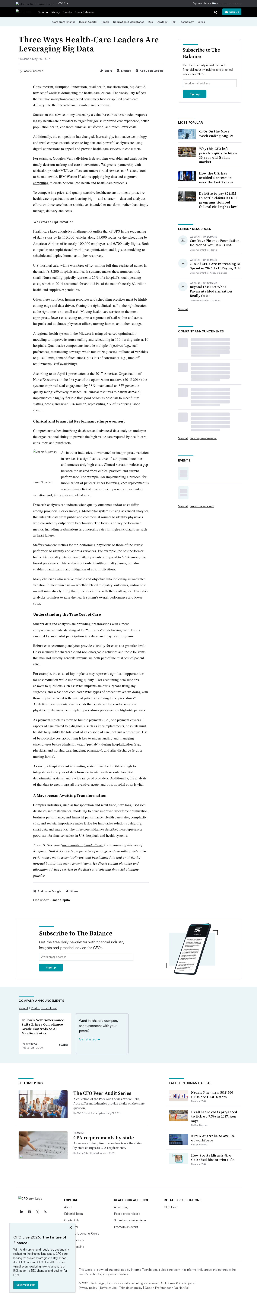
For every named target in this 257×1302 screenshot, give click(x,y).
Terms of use (108, 1288)
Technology (186, 21)
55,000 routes (106, 237)
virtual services (109, 170)
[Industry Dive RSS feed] (45, 1212)
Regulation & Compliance (128, 21)
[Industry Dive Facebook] (29, 1212)
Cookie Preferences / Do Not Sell (167, 1288)
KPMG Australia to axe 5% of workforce (213, 1138)
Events (67, 12)
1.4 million (97, 265)
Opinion (43, 12)
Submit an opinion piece (130, 1220)
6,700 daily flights (126, 243)
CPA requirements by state (103, 1137)
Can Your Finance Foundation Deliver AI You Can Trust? (215, 242)
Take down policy (130, 1288)
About (68, 1207)
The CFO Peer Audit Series (102, 1093)
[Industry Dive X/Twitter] (37, 1212)
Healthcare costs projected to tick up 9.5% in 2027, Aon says (214, 1116)
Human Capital (88, 21)
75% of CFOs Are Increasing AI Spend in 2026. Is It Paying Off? (215, 266)
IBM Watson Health (73, 176)
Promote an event (202, 506)
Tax (173, 21)
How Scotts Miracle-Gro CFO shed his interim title (212, 1157)
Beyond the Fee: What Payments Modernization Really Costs (211, 291)
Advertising (121, 1207)
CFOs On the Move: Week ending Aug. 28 (216, 133)
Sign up (234, 11)
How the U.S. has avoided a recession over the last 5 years (216, 177)
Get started (89, 1039)
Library (55, 12)
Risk (150, 21)
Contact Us (71, 1220)
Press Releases (84, 12)
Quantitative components (65, 345)
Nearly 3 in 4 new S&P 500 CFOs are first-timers (212, 1094)
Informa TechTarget (144, 1269)
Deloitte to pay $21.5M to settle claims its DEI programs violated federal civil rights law (218, 200)
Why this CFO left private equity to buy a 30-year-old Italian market (218, 155)
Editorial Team (73, 1214)
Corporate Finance (63, 21)
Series (201, 21)
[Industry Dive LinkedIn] (21, 1212)
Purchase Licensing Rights (81, 1233)
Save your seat (25, 1284)
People (105, 21)
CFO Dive (63, 3)
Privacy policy (88, 1288)
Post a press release (203, 438)
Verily (71, 158)
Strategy (162, 21)
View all (183, 309)
